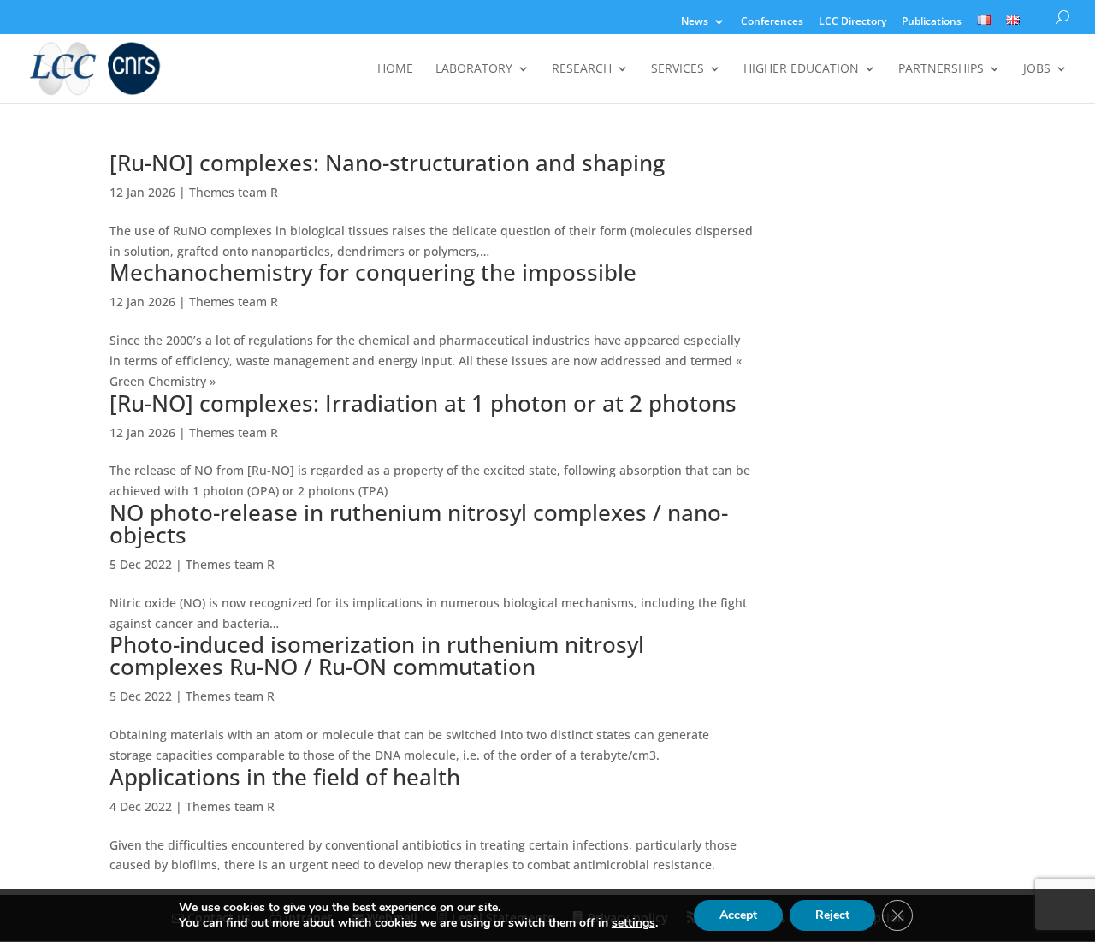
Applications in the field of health (285, 776)
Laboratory (473, 69)
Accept (738, 915)
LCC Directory (852, 22)
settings (633, 923)
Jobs (1037, 69)
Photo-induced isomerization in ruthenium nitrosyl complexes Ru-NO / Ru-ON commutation (377, 655)
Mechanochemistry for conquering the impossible (373, 272)
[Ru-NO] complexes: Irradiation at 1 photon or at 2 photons (423, 403)
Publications (932, 22)
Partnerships (941, 69)
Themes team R (233, 192)
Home (395, 69)
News (694, 22)
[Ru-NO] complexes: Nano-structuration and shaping (387, 162)
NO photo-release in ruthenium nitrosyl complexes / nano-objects (419, 523)
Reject (832, 915)
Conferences (772, 22)
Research (582, 69)
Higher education (801, 69)
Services (677, 69)
